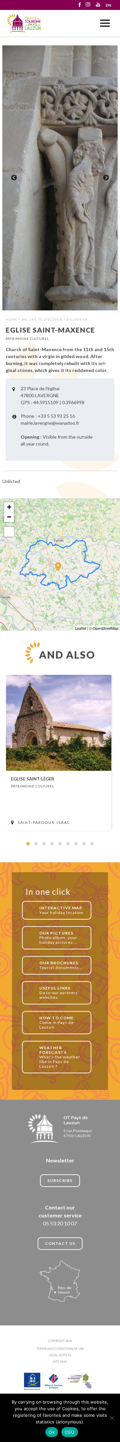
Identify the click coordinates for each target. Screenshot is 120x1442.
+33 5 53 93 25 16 (56, 416)
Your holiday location (61, 910)
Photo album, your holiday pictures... (58, 938)
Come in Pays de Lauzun (56, 1022)
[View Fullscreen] (9, 532)
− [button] (9, 517)
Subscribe (60, 1180)
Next (106, 178)
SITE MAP (60, 1361)
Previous (14, 178)
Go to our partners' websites (59, 993)
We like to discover (42, 319)
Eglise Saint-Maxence (24, 24)
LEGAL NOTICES (60, 1355)
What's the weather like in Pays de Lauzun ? (59, 1057)
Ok (52, 1432)
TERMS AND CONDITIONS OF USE (60, 1349)
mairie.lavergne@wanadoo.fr (50, 423)
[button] (28, 843)
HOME (11, 319)
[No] (111, 1418)
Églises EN (77, 319)
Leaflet (80, 628)
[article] (58, 752)
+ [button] (9, 507)
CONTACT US (60, 1243)
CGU (70, 1432)
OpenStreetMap (105, 628)
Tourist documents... (61, 965)
